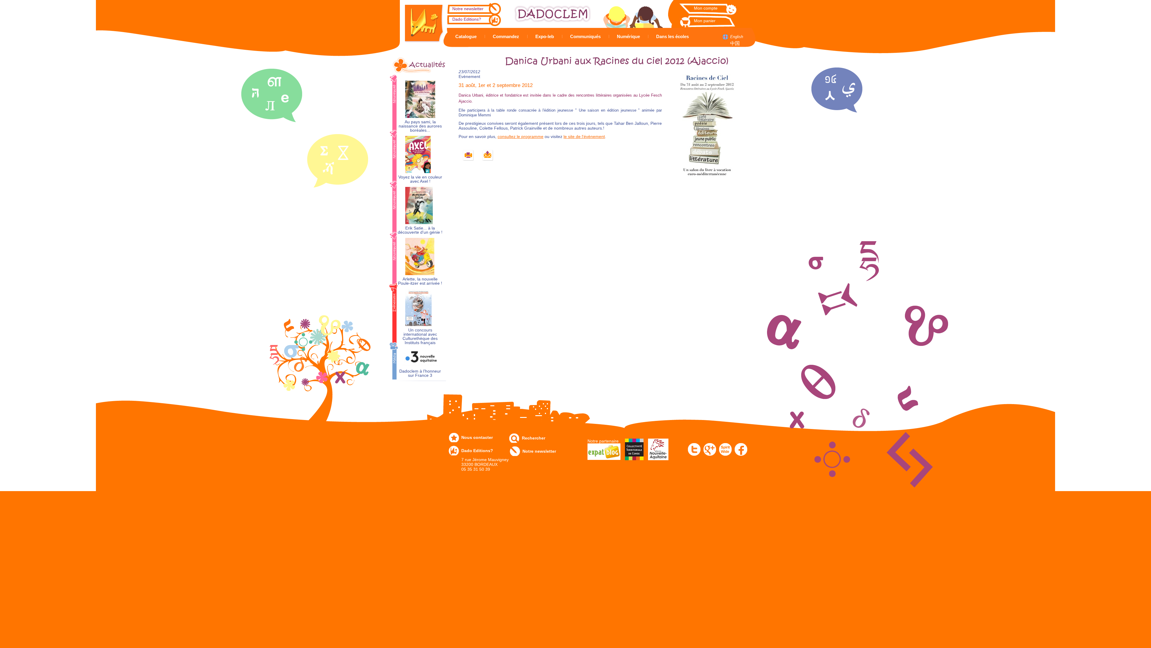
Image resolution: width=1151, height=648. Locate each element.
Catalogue (466, 36)
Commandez (506, 36)
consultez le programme (520, 136)
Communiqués (585, 36)
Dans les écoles (672, 36)
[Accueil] (420, 21)
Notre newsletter (467, 8)
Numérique (628, 36)
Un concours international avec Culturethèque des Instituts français (420, 336)
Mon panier (704, 20)
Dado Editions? (466, 19)
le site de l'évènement (584, 136)
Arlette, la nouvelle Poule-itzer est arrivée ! (420, 281)
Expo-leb (544, 36)
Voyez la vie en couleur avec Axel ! (420, 179)
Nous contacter (477, 437)
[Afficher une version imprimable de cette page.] (468, 155)
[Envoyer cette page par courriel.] (487, 155)
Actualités (427, 65)
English (736, 36)
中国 (735, 43)
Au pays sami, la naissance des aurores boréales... (420, 126)
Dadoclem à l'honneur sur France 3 (420, 373)
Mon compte (706, 8)
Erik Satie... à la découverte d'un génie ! (420, 230)
